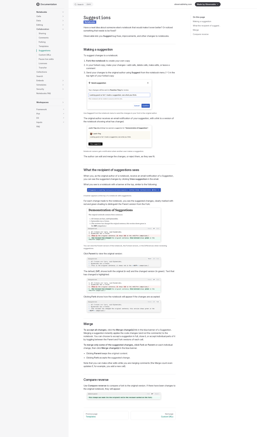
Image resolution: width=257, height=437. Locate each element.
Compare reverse (201, 34)
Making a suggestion (202, 21)
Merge (196, 30)
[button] (63, 12)
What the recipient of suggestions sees (207, 25)
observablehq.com (183, 4)
